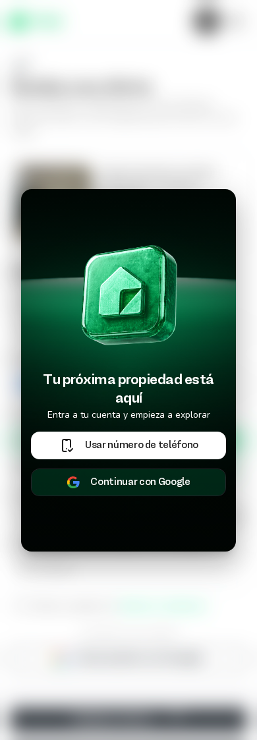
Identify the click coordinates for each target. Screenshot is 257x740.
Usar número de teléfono (141, 445)
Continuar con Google (140, 482)
